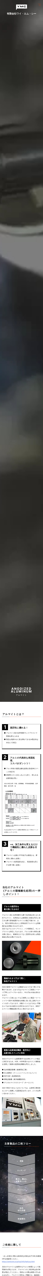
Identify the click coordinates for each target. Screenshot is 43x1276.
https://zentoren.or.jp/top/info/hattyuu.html (18, 1262)
